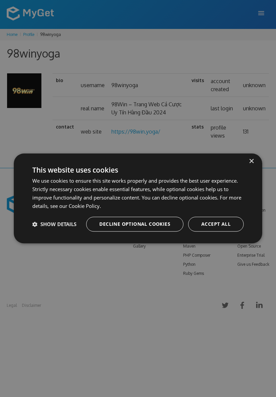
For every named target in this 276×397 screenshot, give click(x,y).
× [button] (251, 161)
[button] (54, 224)
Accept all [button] (216, 224)
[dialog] (138, 198)
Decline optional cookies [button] (134, 224)
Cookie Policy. (85, 206)
